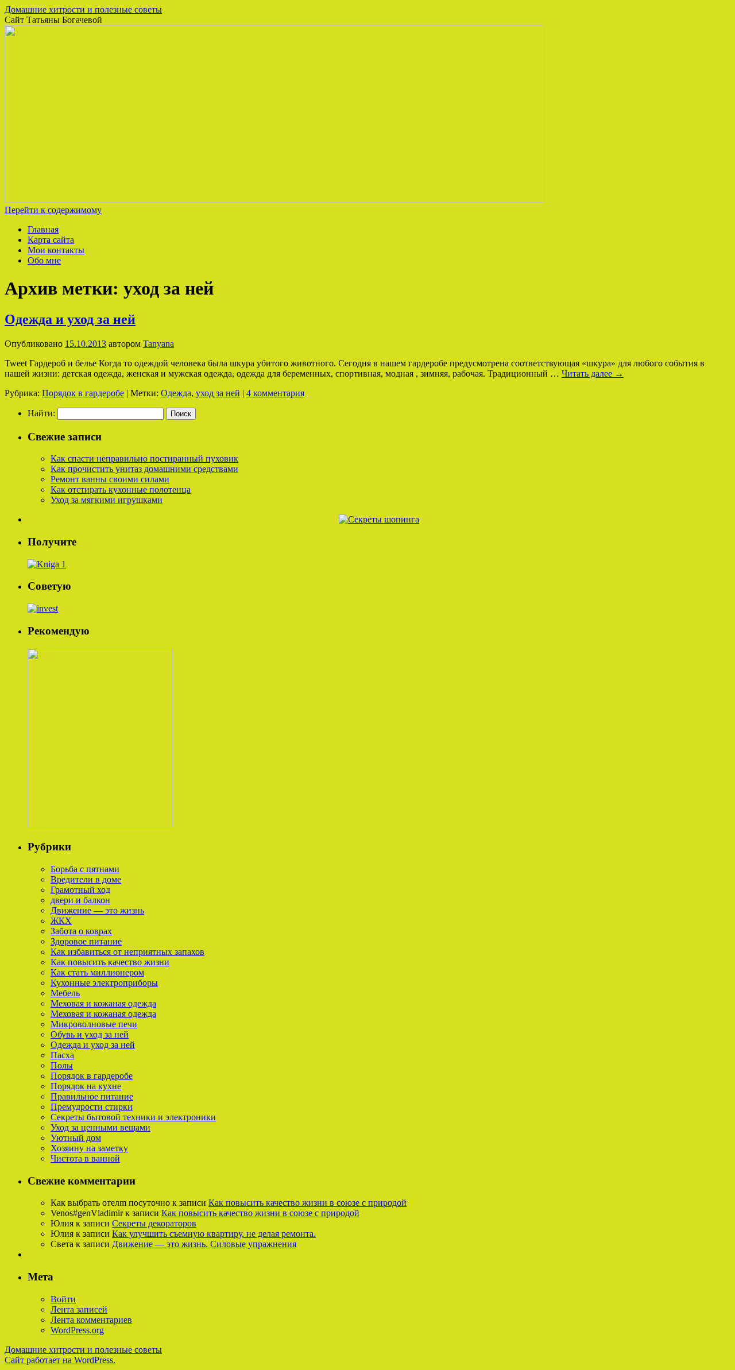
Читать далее (593, 373)
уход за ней (218, 393)
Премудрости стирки (92, 1107)
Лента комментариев (91, 1320)
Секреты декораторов (154, 1223)
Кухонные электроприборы (104, 983)
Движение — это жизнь (97, 910)
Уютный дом (76, 1138)
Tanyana (158, 344)
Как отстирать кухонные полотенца (121, 489)
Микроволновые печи (94, 1024)
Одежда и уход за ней (70, 319)
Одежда (176, 393)
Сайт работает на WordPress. (60, 1360)
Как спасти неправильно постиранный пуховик (144, 458)
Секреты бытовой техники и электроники (133, 1117)
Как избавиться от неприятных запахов (127, 952)
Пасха (62, 1055)
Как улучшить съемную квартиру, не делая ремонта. (214, 1234)
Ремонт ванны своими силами (110, 479)
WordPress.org (77, 1330)
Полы (62, 1065)
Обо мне (44, 260)
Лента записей (79, 1309)
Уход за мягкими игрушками (107, 500)
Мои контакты (56, 250)
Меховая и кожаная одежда (103, 1003)
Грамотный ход (80, 890)
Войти (63, 1299)
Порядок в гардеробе (83, 393)
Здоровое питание (86, 941)
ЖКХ (61, 921)
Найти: (41, 413)
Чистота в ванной (85, 1158)
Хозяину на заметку (89, 1148)
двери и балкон (80, 900)
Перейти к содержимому (53, 210)
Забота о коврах (81, 931)
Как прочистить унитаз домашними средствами (144, 469)
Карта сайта (51, 240)
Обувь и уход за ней (90, 1034)
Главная (43, 229)
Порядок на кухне (86, 1086)
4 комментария (275, 393)
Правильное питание (92, 1096)
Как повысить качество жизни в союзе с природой (307, 1203)
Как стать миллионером (97, 972)
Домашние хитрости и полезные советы (83, 9)
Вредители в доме (86, 879)
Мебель (65, 993)
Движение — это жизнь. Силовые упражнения (204, 1244)
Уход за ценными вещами (100, 1127)
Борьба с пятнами (85, 869)
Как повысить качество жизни (110, 962)
